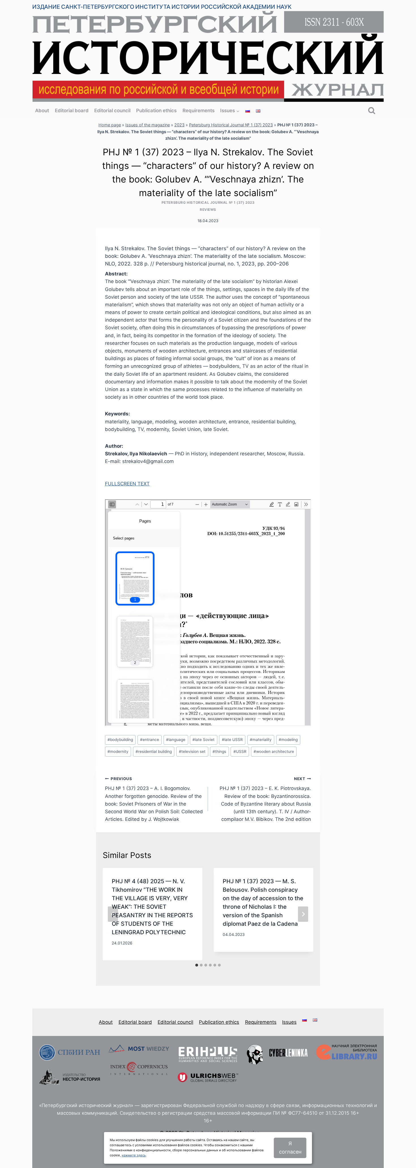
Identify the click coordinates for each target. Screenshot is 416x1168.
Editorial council (112, 110)
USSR (239, 751)
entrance (149, 739)
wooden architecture (274, 751)
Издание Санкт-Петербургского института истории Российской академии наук (161, 6)
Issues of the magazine (147, 124)
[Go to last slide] (113, 914)
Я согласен (290, 1148)
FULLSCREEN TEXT (127, 484)
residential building (154, 751)
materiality (261, 739)
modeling (288, 739)
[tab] (196, 965)
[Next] (303, 914)
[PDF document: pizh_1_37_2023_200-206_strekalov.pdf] (208, 612)
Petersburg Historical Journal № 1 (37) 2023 (231, 124)
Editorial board (72, 110)
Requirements (199, 110)
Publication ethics (156, 110)
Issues (289, 1022)
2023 (179, 124)
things (219, 751)
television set (192, 751)
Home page (109, 124)
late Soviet (203, 739)
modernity (118, 751)
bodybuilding (120, 739)
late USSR (232, 739)
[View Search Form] (371, 111)
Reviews (208, 209)
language (175, 739)
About (42, 110)
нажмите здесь (134, 1155)
